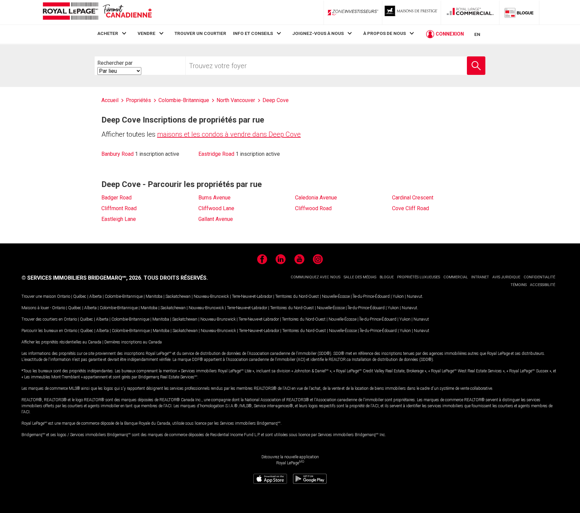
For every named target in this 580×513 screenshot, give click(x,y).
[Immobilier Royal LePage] (97, 12)
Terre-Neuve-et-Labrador (252, 296)
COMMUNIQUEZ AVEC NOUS (315, 277)
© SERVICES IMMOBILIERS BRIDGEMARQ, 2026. (81, 278)
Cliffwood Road (313, 208)
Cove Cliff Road (410, 208)
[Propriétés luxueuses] (411, 12)
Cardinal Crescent (412, 197)
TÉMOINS (519, 285)
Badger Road (116, 197)
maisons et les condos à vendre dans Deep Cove (229, 134)
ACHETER (107, 33)
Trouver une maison (38, 296)
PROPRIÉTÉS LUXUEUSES (418, 277)
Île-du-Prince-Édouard (371, 296)
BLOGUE (387, 277)
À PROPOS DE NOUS (384, 33)
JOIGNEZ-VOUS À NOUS (318, 33)
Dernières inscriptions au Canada (133, 342)
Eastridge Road (216, 154)
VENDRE (146, 33)
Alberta (95, 296)
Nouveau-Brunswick (211, 296)
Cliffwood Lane (216, 208)
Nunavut (414, 296)
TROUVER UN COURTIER (200, 33)
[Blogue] (519, 12)
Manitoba (154, 296)
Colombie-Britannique (124, 296)
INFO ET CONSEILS (253, 33)
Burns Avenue (214, 197)
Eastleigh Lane (118, 219)
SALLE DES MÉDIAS (360, 277)
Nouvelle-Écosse (336, 296)
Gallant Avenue (215, 219)
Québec (79, 296)
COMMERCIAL (455, 277)
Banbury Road (117, 154)
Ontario (63, 296)
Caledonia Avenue (316, 197)
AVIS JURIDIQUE (506, 277)
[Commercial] (470, 12)
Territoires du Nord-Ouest (297, 296)
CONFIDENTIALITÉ (539, 277)
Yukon (398, 296)
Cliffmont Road (119, 208)
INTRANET (480, 277)
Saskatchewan (178, 296)
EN (477, 34)
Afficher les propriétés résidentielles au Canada (61, 342)
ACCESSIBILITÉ (542, 285)
